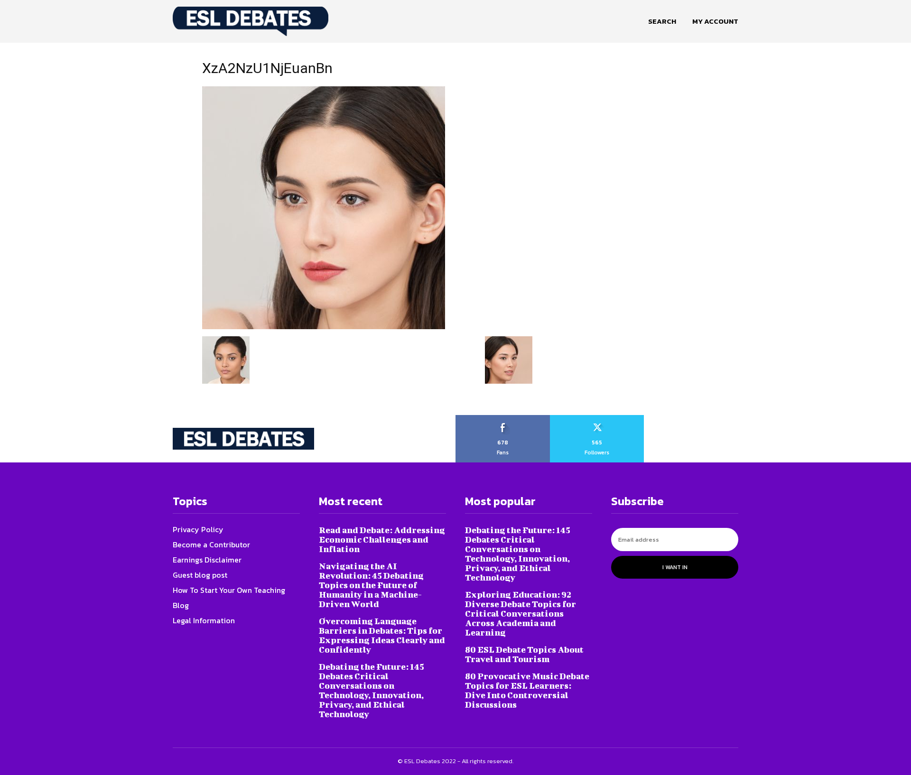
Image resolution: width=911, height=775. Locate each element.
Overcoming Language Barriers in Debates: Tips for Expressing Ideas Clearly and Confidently (382, 635)
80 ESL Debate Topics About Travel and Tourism (524, 654)
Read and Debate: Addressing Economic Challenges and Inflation (382, 539)
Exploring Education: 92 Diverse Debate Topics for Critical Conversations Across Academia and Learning (520, 613)
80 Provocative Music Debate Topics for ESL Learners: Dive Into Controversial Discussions (527, 690)
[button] (662, 21)
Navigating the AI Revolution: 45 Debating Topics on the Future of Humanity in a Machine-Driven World (371, 585)
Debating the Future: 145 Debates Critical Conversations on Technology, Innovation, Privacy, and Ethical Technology (371, 690)
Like (503, 418)
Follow (597, 418)
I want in (675, 567)
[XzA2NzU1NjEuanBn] (323, 326)
